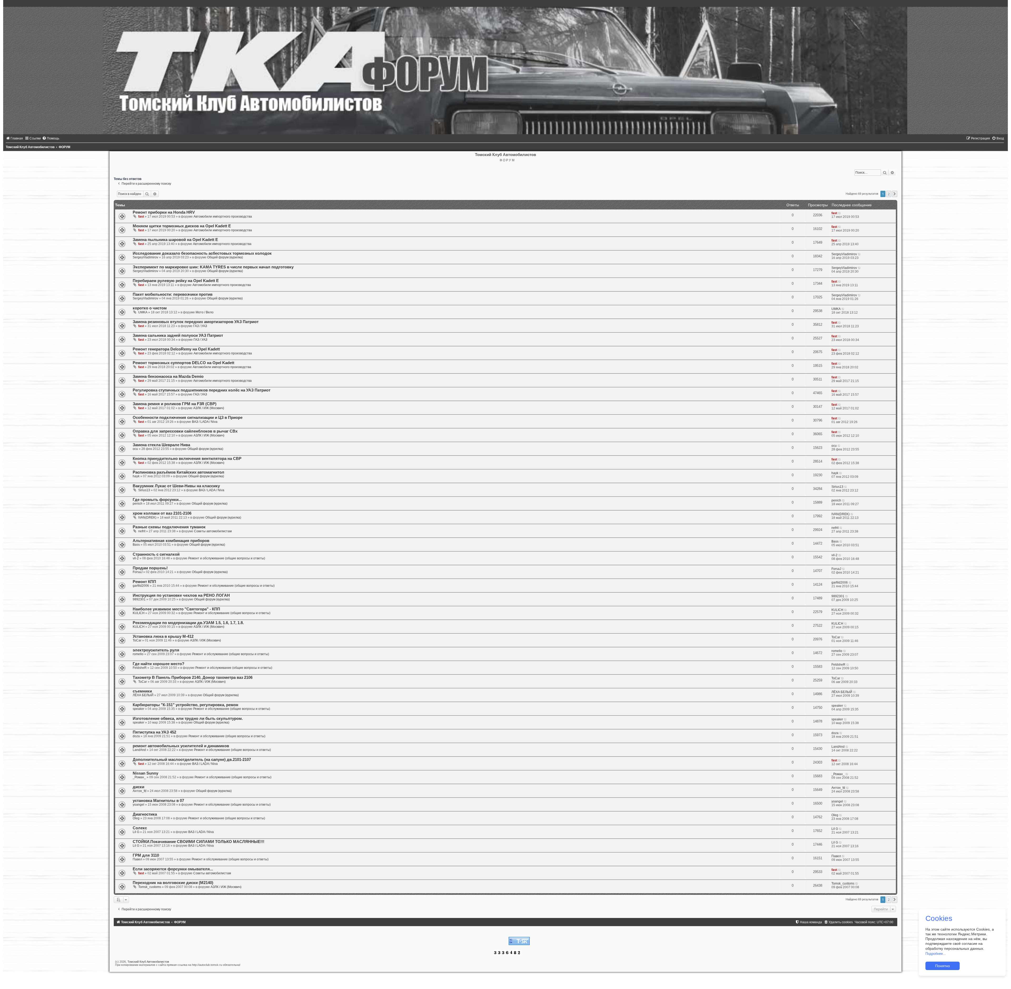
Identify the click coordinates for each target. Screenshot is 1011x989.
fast (141, 216)
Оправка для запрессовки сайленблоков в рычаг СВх (185, 431)
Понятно (942, 966)
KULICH (139, 613)
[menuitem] (14, 138)
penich (137, 503)
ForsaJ (137, 572)
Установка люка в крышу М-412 (163, 636)
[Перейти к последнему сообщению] (839, 213)
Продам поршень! (150, 568)
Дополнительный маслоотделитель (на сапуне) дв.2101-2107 (192, 759)
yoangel (138, 804)
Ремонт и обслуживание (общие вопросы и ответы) (226, 558)
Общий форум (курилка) (225, 257)
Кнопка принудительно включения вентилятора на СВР (187, 458)
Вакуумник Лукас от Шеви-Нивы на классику (176, 486)
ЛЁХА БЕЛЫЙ (143, 695)
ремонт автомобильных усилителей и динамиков (181, 746)
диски (138, 787)
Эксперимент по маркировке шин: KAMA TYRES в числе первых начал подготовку (213, 267)
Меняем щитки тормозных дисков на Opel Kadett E (182, 226)
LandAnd (139, 750)
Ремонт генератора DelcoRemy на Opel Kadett (176, 349)
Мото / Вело (205, 312)
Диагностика (145, 814)
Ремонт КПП (144, 582)
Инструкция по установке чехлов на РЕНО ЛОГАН (181, 595)
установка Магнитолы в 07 (158, 801)
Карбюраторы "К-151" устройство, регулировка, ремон (185, 705)
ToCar (137, 640)
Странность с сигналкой (156, 554)
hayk (136, 476)
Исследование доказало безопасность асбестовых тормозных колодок (202, 253)
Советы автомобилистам (213, 531)
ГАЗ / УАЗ (200, 326)
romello (138, 654)
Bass (136, 544)
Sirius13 (144, 490)
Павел (137, 859)
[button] (894, 194)
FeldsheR (140, 668)
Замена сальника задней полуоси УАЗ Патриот (178, 335)
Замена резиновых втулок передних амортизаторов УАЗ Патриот (196, 322)
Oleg (136, 818)
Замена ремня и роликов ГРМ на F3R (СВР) (174, 404)
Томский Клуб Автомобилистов (148, 961)
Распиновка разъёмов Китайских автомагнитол (178, 472)
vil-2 (136, 558)
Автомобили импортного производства (223, 216)
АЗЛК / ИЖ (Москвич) (208, 408)
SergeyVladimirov (145, 257)
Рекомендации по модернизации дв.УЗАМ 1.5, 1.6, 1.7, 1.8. (188, 623)
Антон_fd (139, 791)
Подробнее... (935, 954)
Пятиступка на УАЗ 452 (154, 732)
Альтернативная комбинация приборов (171, 541)
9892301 (139, 599)
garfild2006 (141, 586)
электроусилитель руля (156, 650)
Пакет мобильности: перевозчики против (172, 294)
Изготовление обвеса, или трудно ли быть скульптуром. (188, 718)
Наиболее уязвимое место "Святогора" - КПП (176, 609)
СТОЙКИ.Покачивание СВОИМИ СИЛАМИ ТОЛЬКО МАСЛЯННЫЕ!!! (198, 842)
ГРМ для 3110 (146, 855)
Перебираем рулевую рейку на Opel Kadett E (176, 281)
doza (136, 736)
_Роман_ (139, 777)
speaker (138, 709)
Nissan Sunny (145, 773)
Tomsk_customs (149, 887)
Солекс (140, 828)
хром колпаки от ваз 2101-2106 (162, 513)
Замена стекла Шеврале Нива (161, 445)
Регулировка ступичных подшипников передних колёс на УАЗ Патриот (201, 390)
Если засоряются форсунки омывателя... (173, 869)
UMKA (142, 312)
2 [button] (889, 194)
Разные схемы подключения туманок (169, 527)
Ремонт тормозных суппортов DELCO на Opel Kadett (183, 363)
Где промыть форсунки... (157, 500)
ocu (135, 449)
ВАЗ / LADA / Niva (204, 422)
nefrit (141, 531)
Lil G (136, 832)
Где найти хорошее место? (158, 664)
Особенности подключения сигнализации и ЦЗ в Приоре (187, 417)
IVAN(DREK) (147, 517)
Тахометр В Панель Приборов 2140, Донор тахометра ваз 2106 (192, 677)
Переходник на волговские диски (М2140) (173, 883)
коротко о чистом (150, 308)
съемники (142, 691)
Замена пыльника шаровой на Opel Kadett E (175, 240)
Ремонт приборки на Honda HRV (164, 212)
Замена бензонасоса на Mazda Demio (168, 376)
